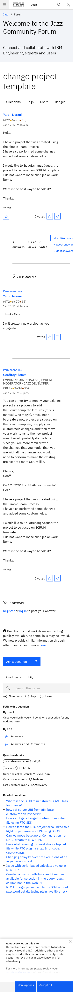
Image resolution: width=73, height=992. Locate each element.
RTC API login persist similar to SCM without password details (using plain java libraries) (37, 889)
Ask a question (16, 661)
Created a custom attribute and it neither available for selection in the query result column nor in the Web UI (35, 878)
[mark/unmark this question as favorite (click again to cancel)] (6, 216)
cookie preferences (18, 972)
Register (9, 611)
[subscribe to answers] (6, 736)
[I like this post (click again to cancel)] (50, 216)
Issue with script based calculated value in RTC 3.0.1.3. (36, 868)
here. (43, 645)
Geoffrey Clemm (14, 375)
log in (23, 611)
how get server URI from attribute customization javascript (30, 812)
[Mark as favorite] (6, 216)
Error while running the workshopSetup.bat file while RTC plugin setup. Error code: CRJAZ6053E (36, 848)
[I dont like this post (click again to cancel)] (57, 216)
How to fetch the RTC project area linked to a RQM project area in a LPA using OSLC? (37, 829)
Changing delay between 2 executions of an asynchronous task (36, 859)
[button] (70, 941)
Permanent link (12, 291)
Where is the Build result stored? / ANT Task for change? (37, 803)
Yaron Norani (12, 114)
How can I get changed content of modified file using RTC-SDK (36, 820)
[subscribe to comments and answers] (6, 744)
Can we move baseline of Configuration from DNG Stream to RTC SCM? (37, 837)
